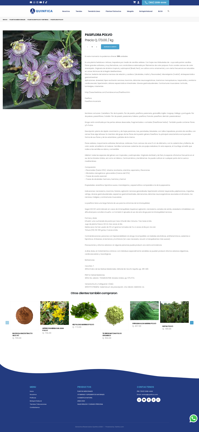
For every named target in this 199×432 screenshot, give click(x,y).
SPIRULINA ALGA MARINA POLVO (144, 323)
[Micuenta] (138, 2)
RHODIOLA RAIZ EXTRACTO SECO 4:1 (22, 334)
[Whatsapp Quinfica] (158, 400)
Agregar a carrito (110, 47)
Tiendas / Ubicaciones (38, 404)
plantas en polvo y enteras (38, 20)
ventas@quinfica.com (150, 394)
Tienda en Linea (94, 11)
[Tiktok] (153, 400)
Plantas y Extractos (113, 11)
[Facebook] (43, 3)
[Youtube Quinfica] (40, 3)
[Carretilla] (134, 2)
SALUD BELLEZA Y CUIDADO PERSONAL (90, 404)
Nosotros (66, 11)
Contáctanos (35, 407)
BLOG (160, 11)
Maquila (130, 11)
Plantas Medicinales (17, 20)
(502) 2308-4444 (157, 2)
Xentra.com (119, 427)
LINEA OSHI (81, 401)
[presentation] (7, 322)
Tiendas (79, 11)
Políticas (33, 398)
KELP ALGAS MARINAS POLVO (83, 324)
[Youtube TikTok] (46, 3)
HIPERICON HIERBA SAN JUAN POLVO (53, 329)
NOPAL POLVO (167, 326)
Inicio (5, 20)
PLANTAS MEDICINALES (85, 391)
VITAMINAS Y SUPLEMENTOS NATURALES (90, 394)
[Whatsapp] (34, 3)
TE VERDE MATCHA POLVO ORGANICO (112, 334)
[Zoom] (42, 69)
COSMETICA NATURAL (84, 398)
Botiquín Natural (145, 11)
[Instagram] (37, 3)
